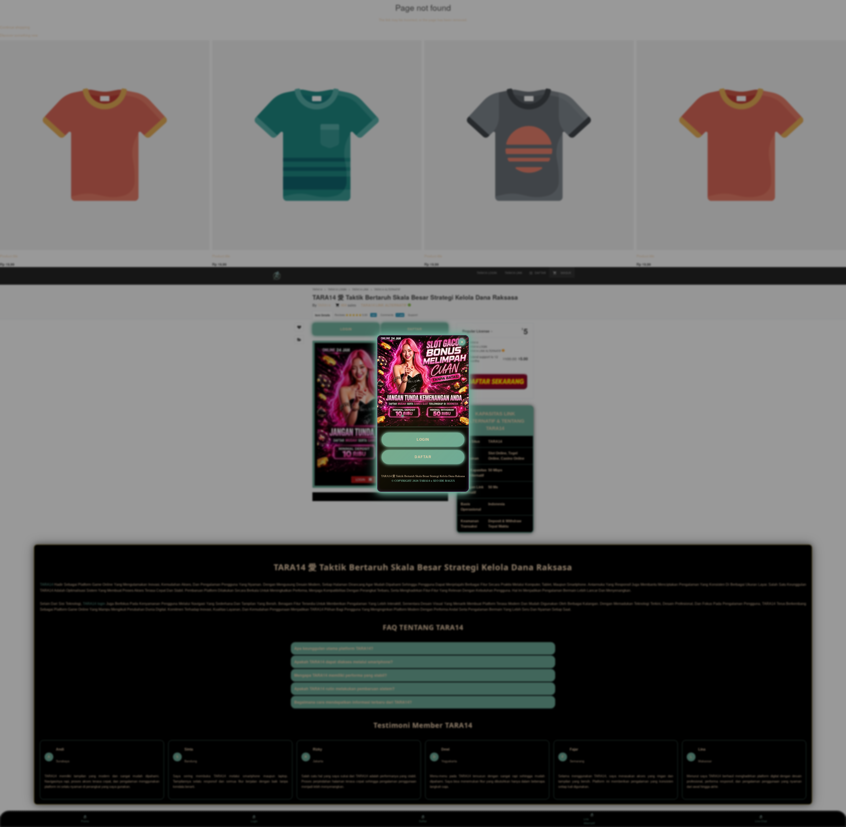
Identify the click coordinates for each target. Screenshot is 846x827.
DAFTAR (423, 457)
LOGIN (423, 439)
